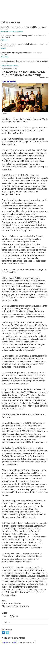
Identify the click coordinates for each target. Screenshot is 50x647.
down (14, 616)
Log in (5, 642)
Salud (6, 57)
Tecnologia (43, 77)
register (14, 642)
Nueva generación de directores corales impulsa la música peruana (24, 62)
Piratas (3, 48)
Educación (9, 65)
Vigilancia (4, 40)
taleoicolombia (9, 81)
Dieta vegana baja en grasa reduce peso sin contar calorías (21, 53)
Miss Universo (5, 31)
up (10, 616)
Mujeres (13, 31)
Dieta (2, 57)
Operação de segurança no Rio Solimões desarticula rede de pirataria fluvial (24, 45)
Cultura (3, 65)
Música (15, 65)
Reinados (20, 31)
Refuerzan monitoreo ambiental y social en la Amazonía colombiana (23, 36)
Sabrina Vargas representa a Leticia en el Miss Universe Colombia (23, 28)
